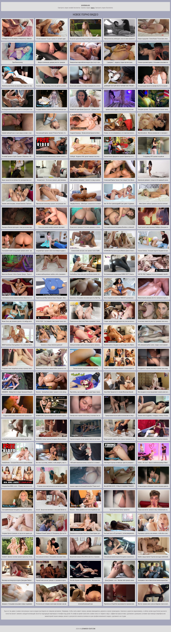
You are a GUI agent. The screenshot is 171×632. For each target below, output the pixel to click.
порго (93, 8)
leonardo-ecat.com (88, 629)
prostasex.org (85, 5)
